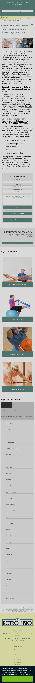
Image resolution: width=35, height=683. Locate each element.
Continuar (18, 679)
